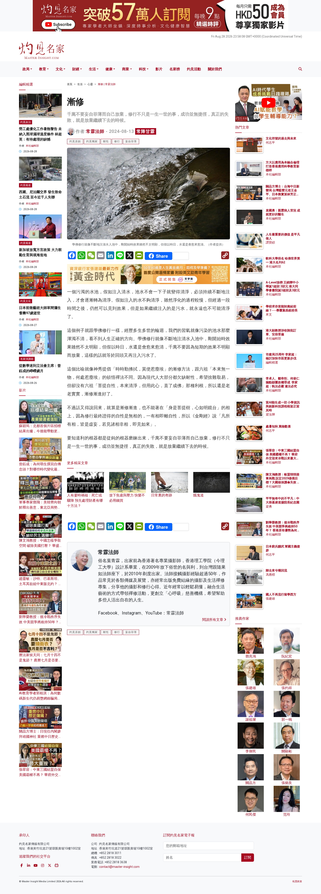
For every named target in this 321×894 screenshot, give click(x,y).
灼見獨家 (92, 141)
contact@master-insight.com (119, 866)
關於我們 (215, 69)
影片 (158, 69)
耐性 (106, 141)
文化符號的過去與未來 (281, 138)
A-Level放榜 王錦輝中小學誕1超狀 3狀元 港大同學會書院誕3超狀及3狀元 (283, 286)
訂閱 (247, 857)
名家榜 (174, 69)
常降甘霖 (145, 131)
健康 (108, 69)
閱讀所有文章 (213, 620)
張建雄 (270, 598)
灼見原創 (75, 141)
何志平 (270, 142)
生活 (92, 69)
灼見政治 (25, 122)
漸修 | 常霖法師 (107, 84)
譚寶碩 (270, 242)
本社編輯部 (32, 145)
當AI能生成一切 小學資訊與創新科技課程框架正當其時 (283, 406)
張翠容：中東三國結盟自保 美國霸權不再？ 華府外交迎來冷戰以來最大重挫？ (40, 774)
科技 (142, 69)
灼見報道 (25, 185)
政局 (25, 69)
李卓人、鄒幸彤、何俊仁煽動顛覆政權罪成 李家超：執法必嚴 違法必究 (282, 382)
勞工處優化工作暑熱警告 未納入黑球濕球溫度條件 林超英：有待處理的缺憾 (40, 134)
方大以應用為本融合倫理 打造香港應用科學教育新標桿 (283, 166)
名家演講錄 (26, 358)
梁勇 (269, 506)
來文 (269, 314)
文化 (59, 69)
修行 (117, 141)
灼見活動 (194, 69)
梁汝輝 (270, 414)
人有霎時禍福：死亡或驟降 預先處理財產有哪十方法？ (85, 500)
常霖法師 (95, 131)
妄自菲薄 (131, 141)
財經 (75, 69)
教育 (42, 69)
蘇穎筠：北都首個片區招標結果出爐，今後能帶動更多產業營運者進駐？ (40, 431)
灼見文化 (25, 301)
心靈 (90, 84)
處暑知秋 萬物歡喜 (278, 426)
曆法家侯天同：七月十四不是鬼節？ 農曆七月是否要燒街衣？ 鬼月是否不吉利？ (40, 660)
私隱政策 (297, 881)
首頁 (69, 84)
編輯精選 (272, 362)
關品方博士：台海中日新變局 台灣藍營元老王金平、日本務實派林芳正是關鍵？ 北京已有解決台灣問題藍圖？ (283, 194)
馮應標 (270, 574)
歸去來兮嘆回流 (276, 570)
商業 (125, 69)
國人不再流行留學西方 (281, 594)
